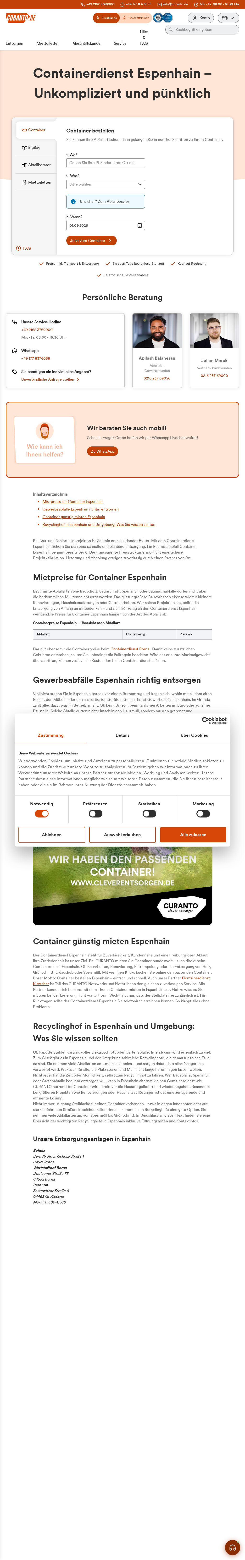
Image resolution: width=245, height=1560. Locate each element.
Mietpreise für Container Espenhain (73, 502)
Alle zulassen (193, 834)
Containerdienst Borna (130, 649)
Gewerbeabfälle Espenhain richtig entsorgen (81, 509)
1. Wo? (71, 155)
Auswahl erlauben (122, 834)
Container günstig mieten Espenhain (74, 517)
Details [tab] (123, 735)
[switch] (95, 814)
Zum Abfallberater (113, 201)
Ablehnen (52, 834)
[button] (228, 18)
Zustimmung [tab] (51, 735)
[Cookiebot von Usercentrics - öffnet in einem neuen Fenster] (206, 720)
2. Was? (72, 176)
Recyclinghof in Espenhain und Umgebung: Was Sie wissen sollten (99, 525)
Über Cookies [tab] (194, 735)
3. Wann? (74, 217)
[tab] (36, 130)
